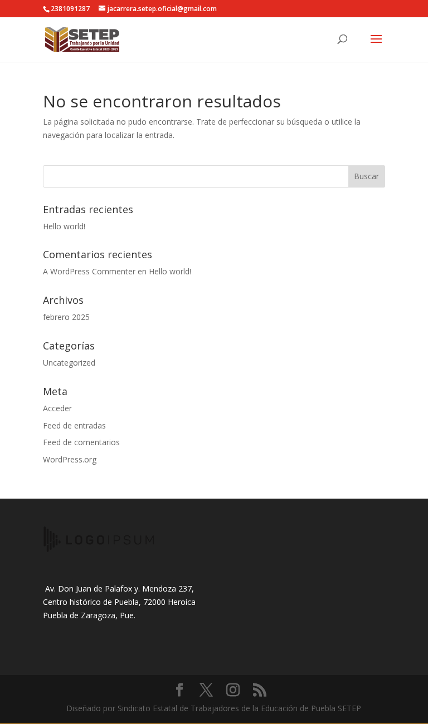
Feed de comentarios (81, 442)
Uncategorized (69, 362)
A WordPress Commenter (89, 271)
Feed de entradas (74, 425)
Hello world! (64, 226)
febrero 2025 (66, 317)
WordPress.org (69, 459)
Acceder (57, 408)
